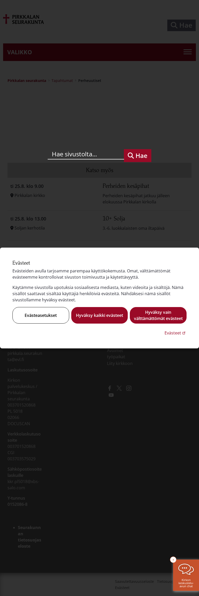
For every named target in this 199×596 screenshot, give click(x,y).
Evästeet (176, 333)
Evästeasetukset (41, 315)
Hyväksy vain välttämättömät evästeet (158, 315)
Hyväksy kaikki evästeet (99, 315)
